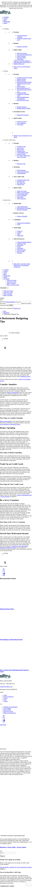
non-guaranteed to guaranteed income (10, 424)
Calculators (20, 248)
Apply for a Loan (21, 191)
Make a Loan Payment (23, 192)
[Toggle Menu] (0, 26)
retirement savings (25, 376)
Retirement (6, 312)
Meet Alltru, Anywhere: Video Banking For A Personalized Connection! (22, 265)
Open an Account (22, 53)
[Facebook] (17, 341)
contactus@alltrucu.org (6, 686)
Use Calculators (21, 123)
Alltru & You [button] (6, 200)
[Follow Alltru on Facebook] (3, 569)
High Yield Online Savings (24, 82)
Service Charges (21, 847)
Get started (4, 287)
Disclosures (3, 847)
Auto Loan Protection (23, 171)
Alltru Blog (20, 245)
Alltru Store (20, 235)
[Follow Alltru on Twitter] (4, 572)
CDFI (18, 224)
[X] (17, 348)
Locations (6, 17)
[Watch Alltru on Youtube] (4, 573)
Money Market (21, 86)
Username (7, 301)
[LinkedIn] (17, 344)
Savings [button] (5, 71)
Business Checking (22, 46)
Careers (19, 232)
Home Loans (20, 149)
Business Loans (21, 163)
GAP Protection (21, 173)
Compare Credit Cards (23, 180)
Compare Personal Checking (22, 36)
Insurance (19, 252)
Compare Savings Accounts (24, 77)
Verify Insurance (21, 198)
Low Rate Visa (21, 183)
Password (2, 303)
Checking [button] (6, 29)
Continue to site (4, 886)
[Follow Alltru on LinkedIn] (4, 575)
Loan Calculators (21, 195)
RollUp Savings (21, 80)
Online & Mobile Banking (24, 242)
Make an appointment (13, 392)
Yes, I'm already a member (7, 867)
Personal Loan (21, 151)
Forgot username (10, 301)
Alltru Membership (22, 206)
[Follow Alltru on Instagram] (4, 570)
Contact (5, 18)
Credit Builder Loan (22, 152)
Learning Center (21, 243)
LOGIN (11, 305)
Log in (2, 298)
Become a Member (22, 209)
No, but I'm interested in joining (23, 867)
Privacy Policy (12, 847)
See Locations (7, 708)
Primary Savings (21, 79)
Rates (4, 20)
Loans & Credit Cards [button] (9, 140)
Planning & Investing (23, 115)
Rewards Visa (21, 181)
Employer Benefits (22, 216)
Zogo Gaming (21, 251)
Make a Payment (7, 295)
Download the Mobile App (24, 54)
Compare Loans (21, 146)
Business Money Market (23, 108)
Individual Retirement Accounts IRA (23, 97)
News (18, 234)
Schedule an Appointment (10, 707)
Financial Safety (21, 249)
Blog (4, 311)
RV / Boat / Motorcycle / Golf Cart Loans (23, 156)
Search (5, 23)
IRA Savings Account (23, 100)
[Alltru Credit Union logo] (5, 14)
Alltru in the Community (23, 223)
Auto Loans (20, 148)
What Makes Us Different (24, 208)
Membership (6, 21)
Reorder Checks (21, 57)
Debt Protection (21, 170)
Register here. (17, 308)
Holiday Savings (21, 92)
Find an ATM (7, 710)
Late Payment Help (22, 194)
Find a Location (21, 56)
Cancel (12, 886)
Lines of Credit (21, 154)
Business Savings (21, 107)
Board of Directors (8, 696)
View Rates (20, 59)
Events (19, 246)
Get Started (6, 278)
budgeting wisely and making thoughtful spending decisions (14, 546)
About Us (19, 231)
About (5, 695)
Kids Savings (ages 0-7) (23, 88)
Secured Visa (20, 184)
